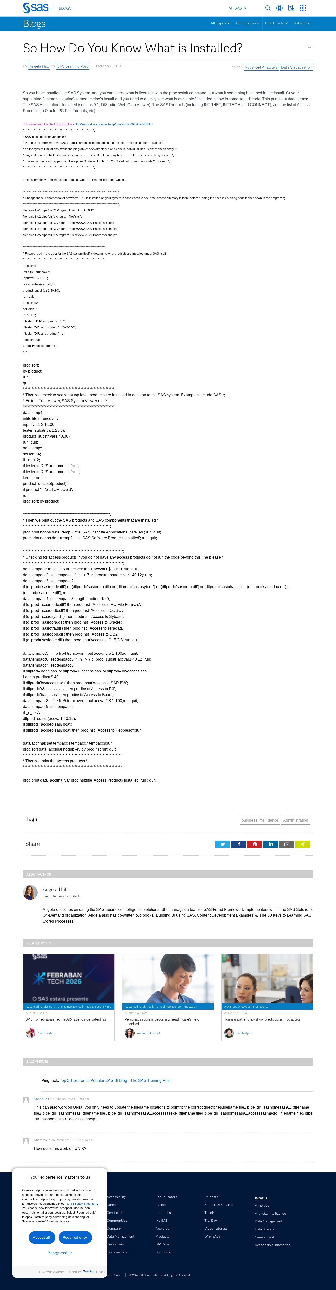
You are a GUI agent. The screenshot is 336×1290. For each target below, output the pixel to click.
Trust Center (113, 1275)
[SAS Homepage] (38, 8)
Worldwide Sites (279, 8)
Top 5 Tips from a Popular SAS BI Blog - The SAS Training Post (115, 1080)
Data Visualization (296, 67)
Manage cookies (60, 1253)
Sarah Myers (244, 1033)
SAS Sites (303, 8)
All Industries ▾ (247, 23)
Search (268, 8)
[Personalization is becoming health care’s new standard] (168, 978)
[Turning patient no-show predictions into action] (267, 978)
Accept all (41, 1237)
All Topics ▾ (220, 23)
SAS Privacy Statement (81, 1203)
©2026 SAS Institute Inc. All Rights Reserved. (160, 1275)
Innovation (190, 1006)
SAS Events (260, 1006)
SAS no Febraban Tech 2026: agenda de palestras (66, 1019)
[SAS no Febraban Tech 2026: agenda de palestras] (68, 978)
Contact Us (291, 8)
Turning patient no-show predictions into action (262, 1019)
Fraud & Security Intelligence (103, 1006)
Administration (295, 820)
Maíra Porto (45, 1033)
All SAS (235, 8)
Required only (75, 1237)
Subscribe (301, 23)
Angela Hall (39, 66)
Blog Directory (276, 23)
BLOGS (65, 8)
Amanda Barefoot (148, 1033)
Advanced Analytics (261, 67)
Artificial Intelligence (67, 1006)
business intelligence (260, 820)
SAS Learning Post (72, 66)
